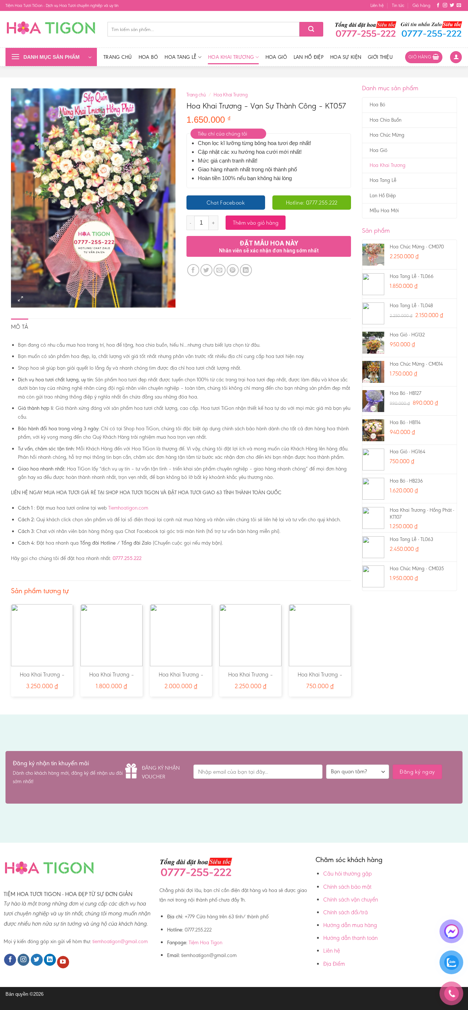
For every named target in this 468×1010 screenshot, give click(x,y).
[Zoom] (21, 299)
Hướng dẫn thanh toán (350, 937)
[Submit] (311, 29)
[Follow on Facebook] (438, 5)
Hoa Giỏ (276, 57)
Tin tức (398, 5)
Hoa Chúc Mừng (387, 135)
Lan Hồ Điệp (309, 57)
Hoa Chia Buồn (385, 120)
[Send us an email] (459, 5)
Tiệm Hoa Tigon (205, 942)
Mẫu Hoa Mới (384, 210)
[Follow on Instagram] (445, 5)
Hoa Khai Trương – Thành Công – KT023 (42, 678)
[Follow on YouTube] (63, 962)
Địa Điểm (334, 963)
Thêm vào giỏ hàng (256, 222)
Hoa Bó (148, 57)
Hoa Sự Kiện (345, 57)
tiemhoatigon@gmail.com (120, 941)
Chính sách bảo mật (347, 886)
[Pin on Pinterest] (233, 270)
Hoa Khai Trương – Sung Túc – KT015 (250, 678)
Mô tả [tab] (20, 326)
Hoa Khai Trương (231, 57)
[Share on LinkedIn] (246, 270)
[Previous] (11, 653)
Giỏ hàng (421, 5)
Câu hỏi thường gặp (347, 873)
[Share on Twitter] (206, 270)
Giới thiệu (380, 57)
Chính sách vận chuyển (350, 899)
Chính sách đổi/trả (345, 912)
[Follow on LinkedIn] (50, 960)
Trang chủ (117, 57)
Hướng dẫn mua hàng (350, 925)
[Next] (350, 653)
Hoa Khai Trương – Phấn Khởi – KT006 (181, 678)
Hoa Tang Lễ (180, 57)
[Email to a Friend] (220, 270)
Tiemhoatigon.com (128, 507)
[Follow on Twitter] (452, 5)
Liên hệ (377, 5)
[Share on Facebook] (193, 270)
